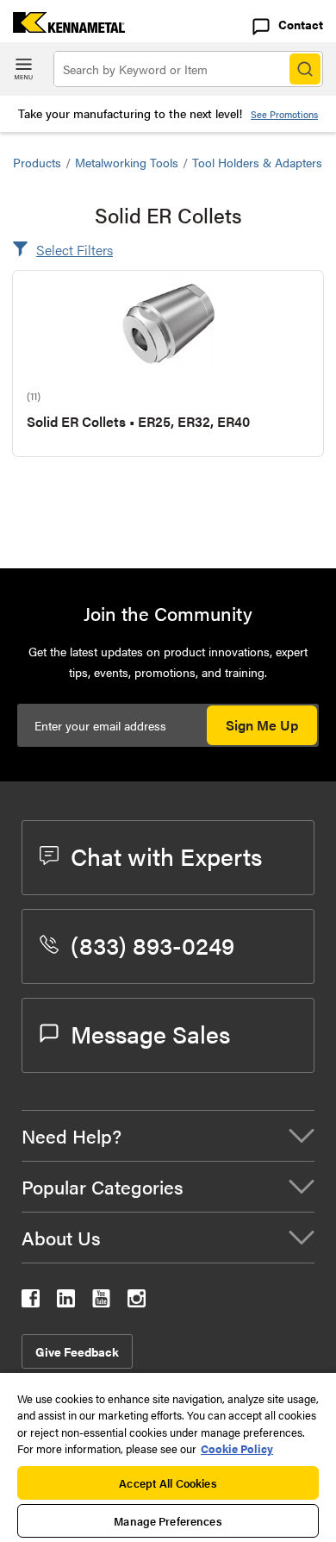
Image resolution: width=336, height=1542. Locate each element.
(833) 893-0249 (152, 944)
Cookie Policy (237, 1448)
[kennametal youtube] (101, 1302)
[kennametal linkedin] (66, 1302)
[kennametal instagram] (137, 1302)
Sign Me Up (262, 725)
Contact (300, 24)
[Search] (304, 69)
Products (37, 162)
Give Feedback (77, 1351)
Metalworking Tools (126, 162)
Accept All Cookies (167, 1483)
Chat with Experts (166, 855)
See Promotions (284, 114)
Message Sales (150, 1033)
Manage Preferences (167, 1521)
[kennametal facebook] (31, 1302)
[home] (62, 27)
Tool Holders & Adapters (257, 162)
